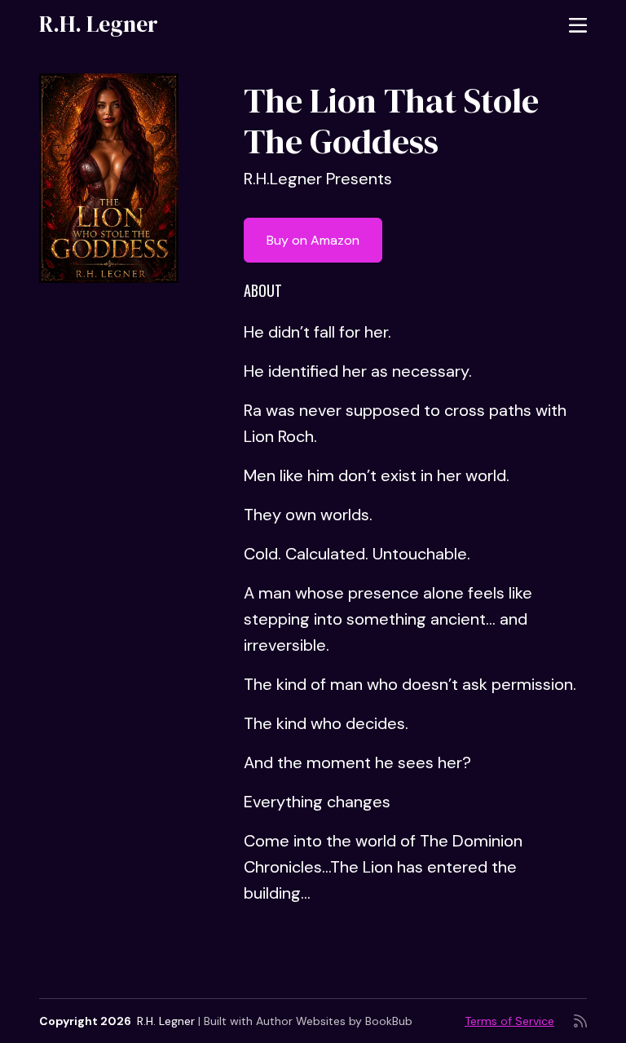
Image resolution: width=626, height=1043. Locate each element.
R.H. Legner (98, 23)
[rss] (580, 1021)
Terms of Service (509, 1021)
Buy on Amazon (313, 240)
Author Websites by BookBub (334, 1021)
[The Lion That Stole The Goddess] (109, 178)
